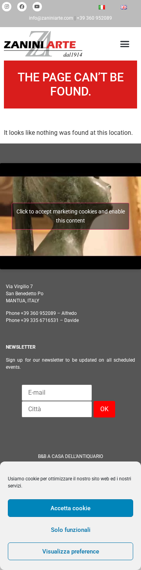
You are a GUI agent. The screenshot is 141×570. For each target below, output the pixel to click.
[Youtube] (37, 6)
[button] (123, 44)
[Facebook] (22, 6)
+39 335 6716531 (40, 320)
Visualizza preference (70, 551)
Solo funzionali (70, 529)
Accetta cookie (70, 508)
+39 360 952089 (94, 18)
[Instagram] (6, 6)
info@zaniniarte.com (51, 18)
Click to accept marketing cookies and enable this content (70, 216)
